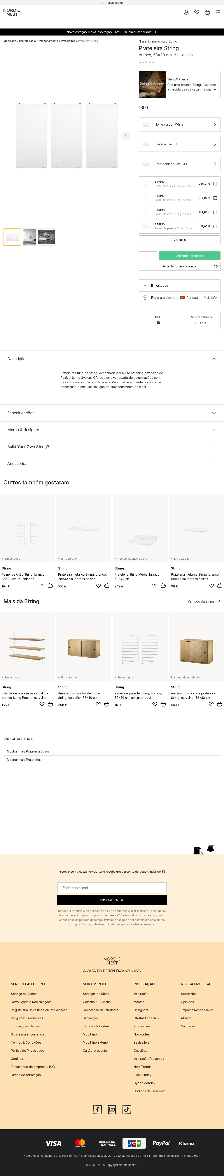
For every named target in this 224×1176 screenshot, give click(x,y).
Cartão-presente (95, 1050)
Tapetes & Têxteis (96, 1026)
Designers (141, 1010)
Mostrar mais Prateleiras (24, 759)
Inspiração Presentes (149, 1058)
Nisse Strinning (149, 41)
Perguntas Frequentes (27, 1018)
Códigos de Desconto (150, 1091)
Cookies (17, 1058)
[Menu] (218, 12)
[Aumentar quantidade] (154, 255)
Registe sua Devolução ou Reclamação (39, 1010)
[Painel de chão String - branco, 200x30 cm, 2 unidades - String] (146, 198)
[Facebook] (97, 1109)
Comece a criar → (210, 87)
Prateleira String (88, 41)
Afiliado (186, 1018)
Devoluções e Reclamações (31, 1002)
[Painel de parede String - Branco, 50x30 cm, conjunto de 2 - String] (146, 226)
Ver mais (179, 240)
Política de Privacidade (27, 1050)
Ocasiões (140, 1050)
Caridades (188, 1026)
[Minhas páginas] (186, 12)
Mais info (210, 297)
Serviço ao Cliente (24, 994)
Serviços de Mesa (96, 994)
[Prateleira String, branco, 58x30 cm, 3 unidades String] (66, 136)
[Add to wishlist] (42, 586)
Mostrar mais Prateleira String (28, 751)
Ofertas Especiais (146, 1018)
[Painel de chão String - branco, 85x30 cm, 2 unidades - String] (146, 212)
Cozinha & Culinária (97, 1002)
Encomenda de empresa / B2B (33, 1067)
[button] (146, 62)
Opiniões (187, 1002)
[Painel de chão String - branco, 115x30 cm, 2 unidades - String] (146, 184)
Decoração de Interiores (100, 1010)
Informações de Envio (26, 1026)
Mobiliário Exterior (96, 1042)
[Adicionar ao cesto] (50, 585)
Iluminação (90, 1018)
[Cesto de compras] (207, 12)
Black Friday (142, 1075)
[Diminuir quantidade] (142, 255)
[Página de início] (12, 12)
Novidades (141, 1034)
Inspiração (141, 994)
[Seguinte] (125, 136)
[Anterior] (8, 136)
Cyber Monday (144, 1083)
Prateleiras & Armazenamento (38, 41)
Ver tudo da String (201, 601)
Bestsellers (141, 1042)
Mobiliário (10, 41)
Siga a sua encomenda (27, 1034)
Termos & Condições (26, 1042)
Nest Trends (142, 1067)
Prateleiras (68, 41)
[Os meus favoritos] (197, 12)
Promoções (142, 1026)
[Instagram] (112, 1109)
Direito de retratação (26, 1075)
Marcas (139, 1002)
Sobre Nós (188, 994)
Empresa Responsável (197, 1010)
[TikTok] (126, 1109)
